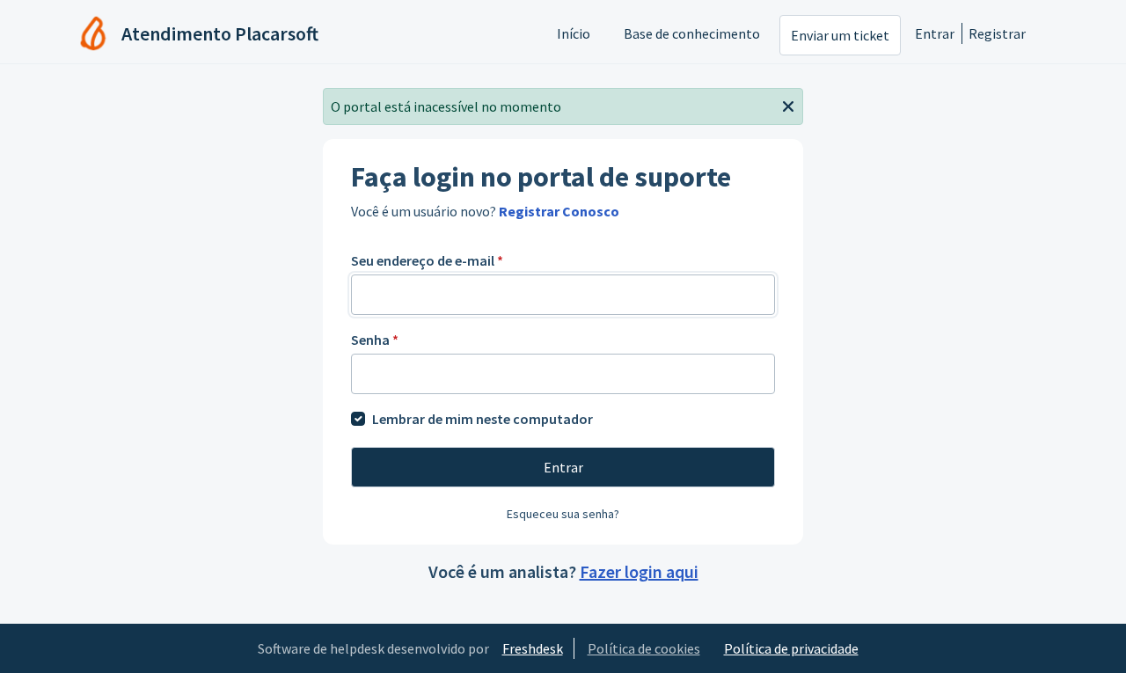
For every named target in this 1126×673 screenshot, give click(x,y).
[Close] (788, 105)
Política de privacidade (791, 648)
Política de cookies (644, 648)
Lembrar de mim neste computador (482, 419)
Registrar (997, 33)
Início (573, 33)
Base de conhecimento (692, 33)
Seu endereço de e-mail (427, 260)
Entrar (934, 33)
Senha (374, 339)
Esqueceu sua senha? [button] (563, 514)
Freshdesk (532, 648)
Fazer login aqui (639, 571)
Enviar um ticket (840, 35)
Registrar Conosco (559, 211)
